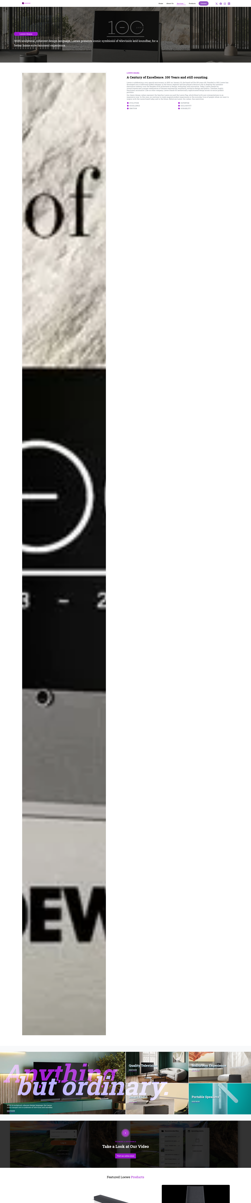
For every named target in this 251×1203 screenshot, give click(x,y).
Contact (204, 3)
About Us (170, 3)
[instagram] (223, 3)
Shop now (11, 1111)
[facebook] (219, 3)
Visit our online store (125, 1156)
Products (192, 3)
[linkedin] (228, 3)
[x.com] (215, 3)
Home (161, 3)
